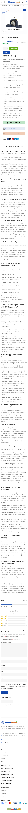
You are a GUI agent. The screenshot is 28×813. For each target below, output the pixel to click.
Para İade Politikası (6, 780)
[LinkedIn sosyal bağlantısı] (15, 139)
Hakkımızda (4, 755)
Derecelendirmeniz (7, 639)
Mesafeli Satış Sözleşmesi (8, 774)
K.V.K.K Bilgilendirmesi (7, 768)
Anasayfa (3, 749)
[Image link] (9, 722)
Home (2, 5)
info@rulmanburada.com (10, 742)
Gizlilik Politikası (5, 771)
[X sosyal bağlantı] (10, 139)
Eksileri (3, 665)
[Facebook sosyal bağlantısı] (8, 139)
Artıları (3, 659)
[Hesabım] (22, 2)
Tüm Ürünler (8, 5)
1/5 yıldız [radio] (14, 639)
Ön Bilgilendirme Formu (7, 777)
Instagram (4, 790)
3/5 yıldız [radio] (17, 639)
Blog (2, 761)
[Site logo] (14, 2)
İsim (2, 671)
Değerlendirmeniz (6, 642)
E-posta (3, 678)
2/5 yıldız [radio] (16, 639)
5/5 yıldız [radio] (19, 639)
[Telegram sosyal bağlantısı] (18, 139)
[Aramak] (4, 2)
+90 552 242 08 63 (8, 740)
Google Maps (4, 796)
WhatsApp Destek (15, 122)
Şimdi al (6, 52)
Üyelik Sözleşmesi (6, 783)
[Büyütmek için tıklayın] (3, 31)
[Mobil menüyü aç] (1, 2)
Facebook (3, 793)
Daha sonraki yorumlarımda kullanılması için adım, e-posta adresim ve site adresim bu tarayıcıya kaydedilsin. (14, 686)
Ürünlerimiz (4, 752)
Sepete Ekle (13, 48)
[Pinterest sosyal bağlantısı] (13, 139)
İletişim (3, 758)
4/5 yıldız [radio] (18, 639)
